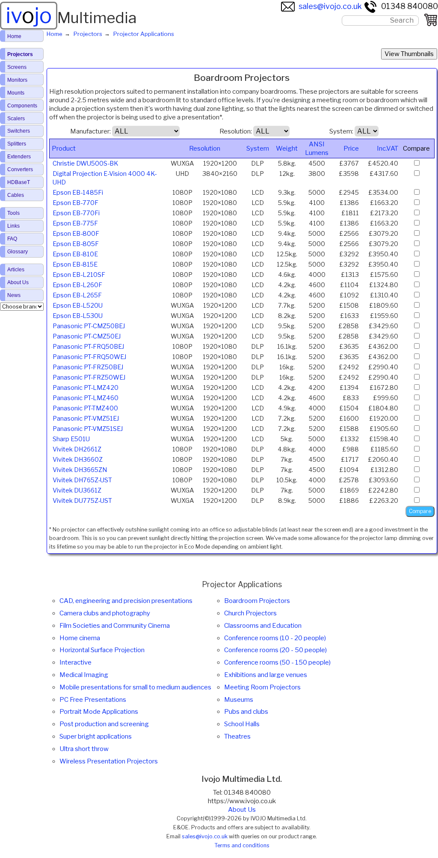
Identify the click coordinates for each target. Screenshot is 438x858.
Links (13, 226)
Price (351, 148)
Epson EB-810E (75, 254)
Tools (13, 213)
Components (22, 106)
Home (14, 36)
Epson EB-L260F (77, 285)
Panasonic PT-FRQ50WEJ (89, 357)
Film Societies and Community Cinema (114, 625)
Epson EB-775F (75, 223)
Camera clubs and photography (104, 613)
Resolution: (235, 131)
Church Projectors (250, 613)
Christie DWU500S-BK (85, 163)
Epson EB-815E (75, 264)
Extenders (19, 157)
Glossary (17, 252)
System (257, 148)
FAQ (12, 239)
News (14, 295)
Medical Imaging (83, 675)
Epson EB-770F (75, 203)
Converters (20, 169)
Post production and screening (104, 724)
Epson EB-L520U (78, 305)
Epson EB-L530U (78, 316)
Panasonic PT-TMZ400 (85, 408)
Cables (15, 195)
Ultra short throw (84, 749)
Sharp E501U (71, 439)
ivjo (29, 15)
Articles (15, 270)
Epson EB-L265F (77, 295)
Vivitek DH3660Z (78, 459)
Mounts (15, 93)
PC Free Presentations (92, 700)
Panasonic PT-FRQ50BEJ (88, 346)
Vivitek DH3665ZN (80, 470)
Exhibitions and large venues (265, 675)
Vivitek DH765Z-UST (82, 480)
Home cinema (79, 638)
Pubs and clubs (246, 711)
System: (341, 131)
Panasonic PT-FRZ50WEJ (89, 377)
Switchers (18, 131)
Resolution (204, 148)
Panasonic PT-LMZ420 (85, 388)
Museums (238, 700)
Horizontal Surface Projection (102, 650)
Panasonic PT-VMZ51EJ (86, 418)
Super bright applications (95, 736)
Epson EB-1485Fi (78, 192)
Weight (287, 148)
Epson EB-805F (76, 244)
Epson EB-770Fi (76, 213)
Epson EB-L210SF (79, 275)
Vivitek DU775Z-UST (82, 501)
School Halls (242, 724)
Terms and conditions (241, 845)
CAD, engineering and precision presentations (125, 601)
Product (64, 148)
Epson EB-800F (76, 234)
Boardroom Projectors (257, 601)
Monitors (17, 80)
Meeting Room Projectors (262, 687)
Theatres (237, 736)
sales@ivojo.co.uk (330, 6)
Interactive (75, 662)
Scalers (16, 119)
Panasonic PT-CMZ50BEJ (89, 326)
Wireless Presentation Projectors (108, 761)
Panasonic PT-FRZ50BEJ (88, 367)
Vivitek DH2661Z (77, 449)
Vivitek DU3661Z (77, 490)
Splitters (16, 144)
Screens (17, 67)
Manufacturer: (90, 131)
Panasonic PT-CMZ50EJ (87, 336)
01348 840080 (409, 6)
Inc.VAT (387, 148)
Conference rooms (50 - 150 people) (277, 662)
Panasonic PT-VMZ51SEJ (88, 429)
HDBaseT (18, 182)
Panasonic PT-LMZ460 (85, 398)
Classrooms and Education (263, 625)
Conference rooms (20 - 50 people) (275, 650)
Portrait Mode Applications (98, 711)
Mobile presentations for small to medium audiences (135, 687)
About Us (242, 809)
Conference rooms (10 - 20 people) (275, 638)
